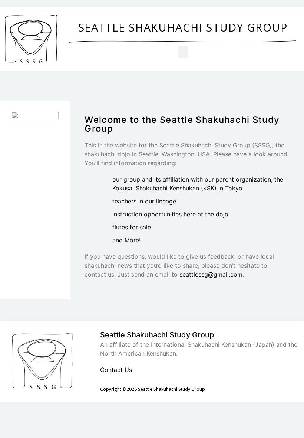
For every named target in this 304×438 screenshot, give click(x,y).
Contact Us (116, 369)
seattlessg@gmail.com (210, 274)
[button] (183, 52)
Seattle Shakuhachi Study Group (183, 27)
